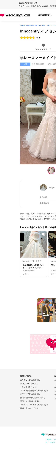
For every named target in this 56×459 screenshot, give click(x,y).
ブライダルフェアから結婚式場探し (34, 405)
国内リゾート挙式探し (29, 384)
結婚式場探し (45, 15)
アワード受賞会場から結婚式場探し (34, 391)
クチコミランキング (28, 387)
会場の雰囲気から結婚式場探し (32, 398)
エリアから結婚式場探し (30, 380)
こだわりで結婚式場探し (30, 394)
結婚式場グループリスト (30, 408)
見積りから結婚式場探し (30, 401)
